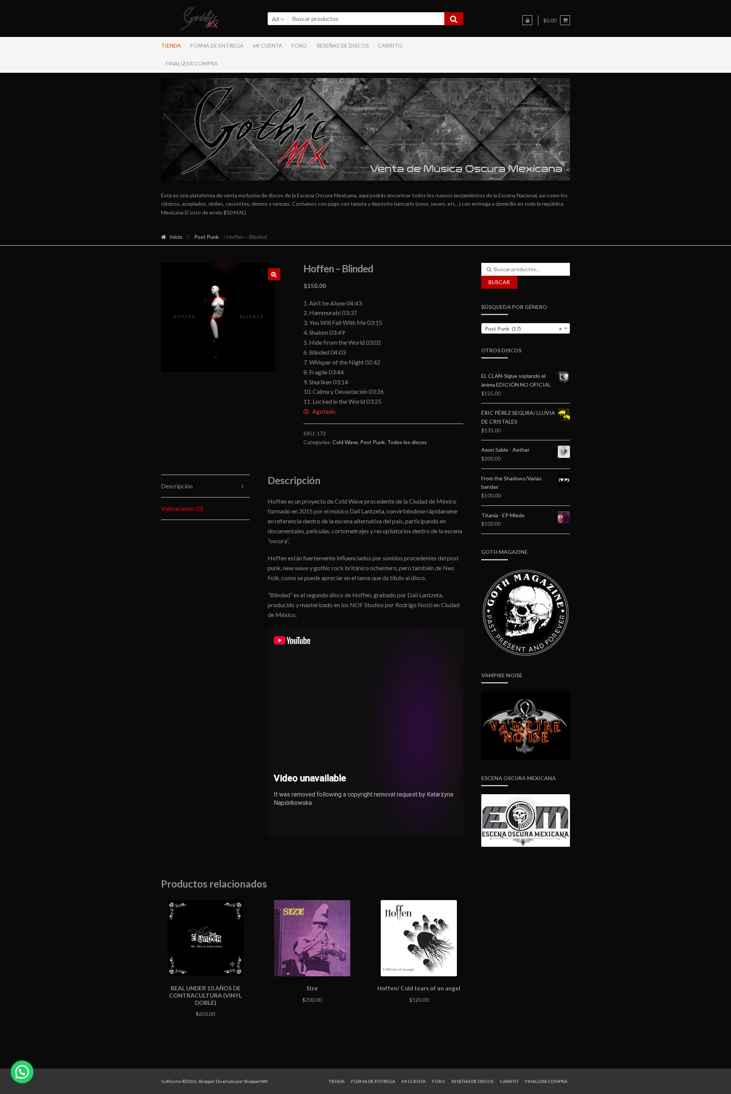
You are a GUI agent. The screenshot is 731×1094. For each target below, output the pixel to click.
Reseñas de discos (342, 45)
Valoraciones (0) (182, 508)
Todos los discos (407, 442)
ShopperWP (255, 1081)
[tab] (205, 486)
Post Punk (206, 237)
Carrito (390, 45)
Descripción (177, 485)
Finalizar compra (192, 63)
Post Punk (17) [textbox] (523, 328)
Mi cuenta (268, 45)
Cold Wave (345, 442)
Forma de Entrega (217, 45)
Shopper (206, 1081)
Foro (299, 45)
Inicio (175, 237)
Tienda (171, 45)
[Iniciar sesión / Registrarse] (527, 20)
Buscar (499, 282)
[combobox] (525, 328)
